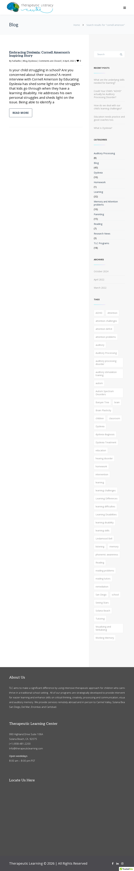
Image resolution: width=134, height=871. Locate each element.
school (115, 594)
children (100, 418)
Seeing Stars (102, 602)
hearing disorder (104, 458)
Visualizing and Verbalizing (103, 628)
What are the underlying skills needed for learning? (109, 81)
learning (100, 482)
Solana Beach (103, 610)
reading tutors (103, 578)
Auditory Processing (104, 153)
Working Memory (105, 637)
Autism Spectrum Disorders (105, 393)
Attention (112, 312)
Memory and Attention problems (106, 203)
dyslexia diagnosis (105, 434)
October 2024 (101, 271)
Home (76, 24)
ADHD (99, 312)
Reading (98, 223)
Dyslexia (32, 60)
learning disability (105, 522)
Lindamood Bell (104, 538)
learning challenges (106, 490)
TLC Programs (101, 243)
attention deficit (104, 328)
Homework (100, 182)
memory (113, 546)
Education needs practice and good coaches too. (109, 118)
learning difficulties (105, 506)
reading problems (105, 570)
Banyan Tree (102, 402)
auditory (100, 344)
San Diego (101, 594)
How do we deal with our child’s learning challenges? (108, 107)
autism (99, 383)
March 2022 (100, 287)
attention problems (106, 336)
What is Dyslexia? (103, 127)
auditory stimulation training (106, 374)
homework (101, 466)
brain (117, 402)
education (101, 450)
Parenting (99, 214)
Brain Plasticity (103, 410)
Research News (102, 233)
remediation (102, 586)
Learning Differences (106, 498)
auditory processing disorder (106, 362)
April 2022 (99, 279)
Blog (25, 60)
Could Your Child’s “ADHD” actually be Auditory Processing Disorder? (108, 94)
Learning (98, 191)
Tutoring (100, 618)
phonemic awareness (107, 554)
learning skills (102, 530)
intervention (102, 474)
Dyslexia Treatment (106, 442)
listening (100, 546)
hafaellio (16, 60)
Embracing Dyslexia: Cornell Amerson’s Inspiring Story (39, 54)
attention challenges (106, 320)
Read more (21, 113)
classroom (114, 418)
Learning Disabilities (106, 514)
